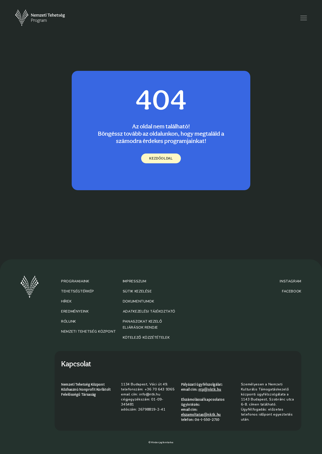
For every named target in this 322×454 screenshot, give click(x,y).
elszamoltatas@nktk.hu (201, 415)
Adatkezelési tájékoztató (149, 311)
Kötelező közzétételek (146, 337)
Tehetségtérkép (77, 291)
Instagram (290, 281)
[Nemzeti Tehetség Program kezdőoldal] (47, 17)
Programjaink (75, 281)
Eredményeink (75, 311)
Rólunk (68, 321)
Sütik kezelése (137, 291)
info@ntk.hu (149, 394)
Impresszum (134, 281)
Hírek (66, 301)
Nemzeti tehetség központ (88, 331)
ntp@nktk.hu (209, 389)
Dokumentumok (138, 301)
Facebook (291, 291)
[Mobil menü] (303, 18)
